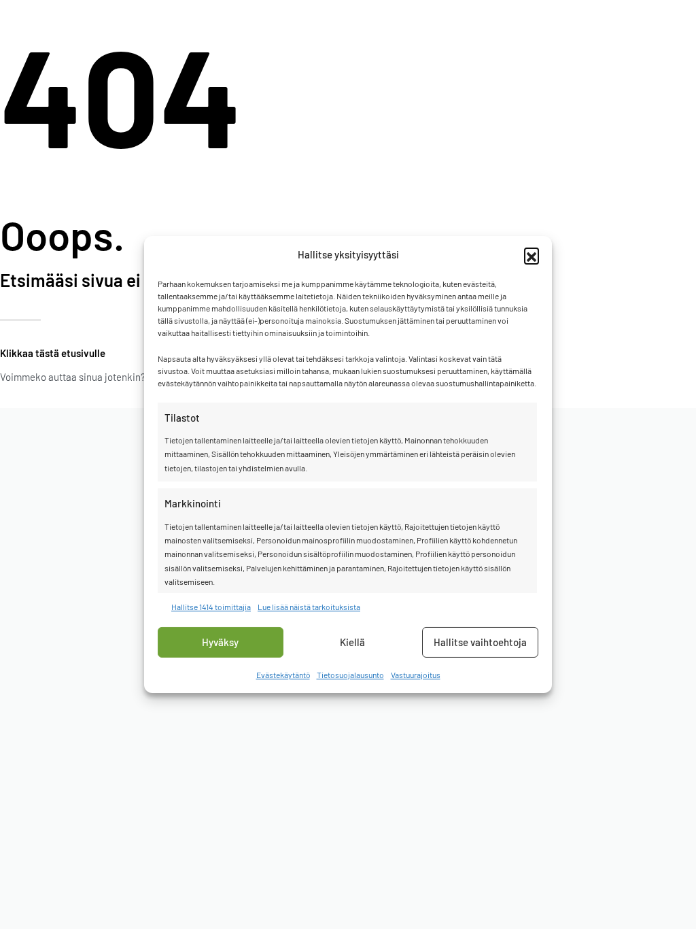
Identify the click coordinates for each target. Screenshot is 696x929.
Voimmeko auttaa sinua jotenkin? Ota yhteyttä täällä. (114, 377)
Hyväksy (220, 642)
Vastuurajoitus (415, 674)
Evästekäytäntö (283, 674)
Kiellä (352, 642)
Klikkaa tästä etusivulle (52, 353)
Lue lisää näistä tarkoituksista (309, 606)
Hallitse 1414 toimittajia (211, 606)
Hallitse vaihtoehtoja (480, 642)
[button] (531, 255)
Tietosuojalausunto (350, 674)
